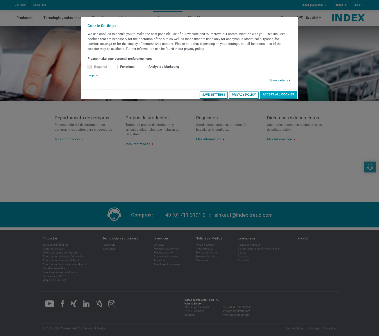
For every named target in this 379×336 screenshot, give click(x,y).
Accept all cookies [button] (278, 94)
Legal (91, 75)
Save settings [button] (213, 94)
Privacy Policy (244, 94)
